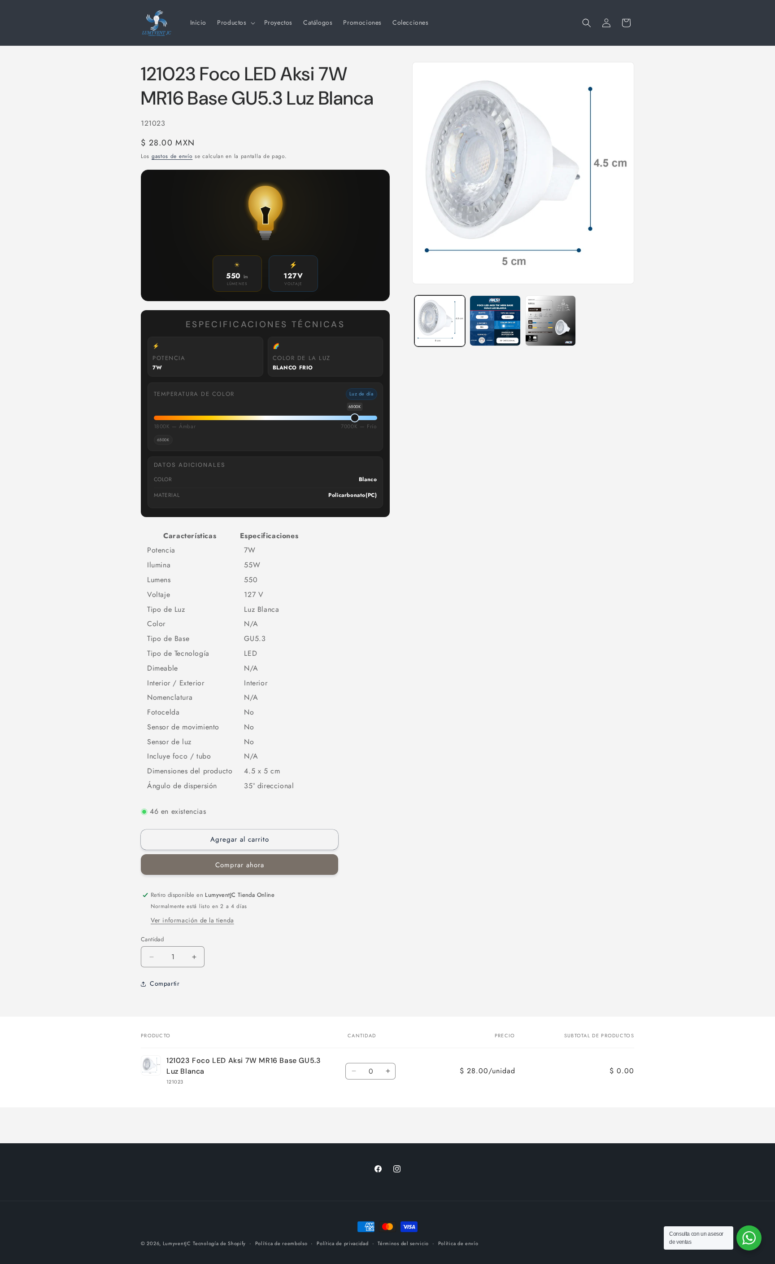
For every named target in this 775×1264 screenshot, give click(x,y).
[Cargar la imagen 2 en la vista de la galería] (495, 320)
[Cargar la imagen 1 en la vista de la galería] (439, 320)
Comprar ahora (239, 865)
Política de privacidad (342, 1243)
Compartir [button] (164, 983)
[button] (235, 22)
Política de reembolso (281, 1243)
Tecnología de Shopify (219, 1243)
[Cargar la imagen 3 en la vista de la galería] (550, 320)
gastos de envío (172, 156)
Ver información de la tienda (192, 920)
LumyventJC (177, 1243)
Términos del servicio (403, 1243)
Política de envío (458, 1243)
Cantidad (152, 939)
